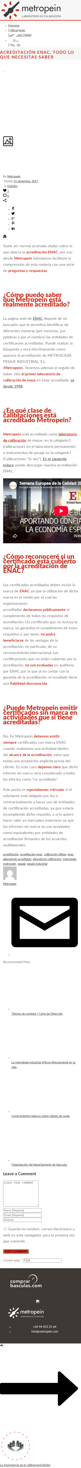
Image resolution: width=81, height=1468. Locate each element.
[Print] (4, 237)
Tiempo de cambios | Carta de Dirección (37, 1014)
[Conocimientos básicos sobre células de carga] (37, 1111)
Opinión (12, 186)
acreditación (11, 854)
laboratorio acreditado (17, 859)
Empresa (13, 25)
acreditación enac (31, 854)
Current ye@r (12, 1260)
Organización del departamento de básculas (39, 1164)
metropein (9, 864)
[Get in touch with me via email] (44, 954)
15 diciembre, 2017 (26, 181)
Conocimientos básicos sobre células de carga (40, 1116)
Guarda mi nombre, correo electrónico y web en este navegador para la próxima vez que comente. (39, 1235)
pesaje (22, 864)
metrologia (69, 859)
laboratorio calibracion (47, 859)
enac (71, 854)
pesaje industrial (37, 864)
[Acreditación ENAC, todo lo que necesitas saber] (3, 70)
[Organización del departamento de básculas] (37, 1160)
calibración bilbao (55, 854)
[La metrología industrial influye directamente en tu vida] (37, 1057)
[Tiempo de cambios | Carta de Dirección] (37, 1009)
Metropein (14, 176)
